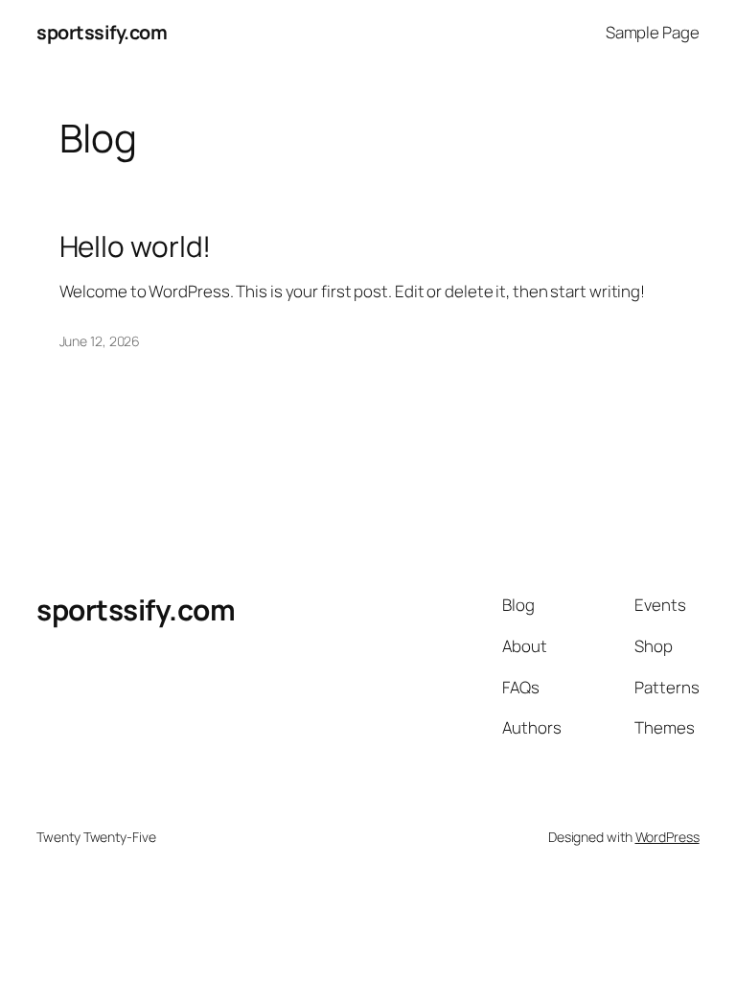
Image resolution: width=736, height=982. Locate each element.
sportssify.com (101, 32)
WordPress (667, 837)
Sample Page (653, 32)
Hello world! (135, 246)
